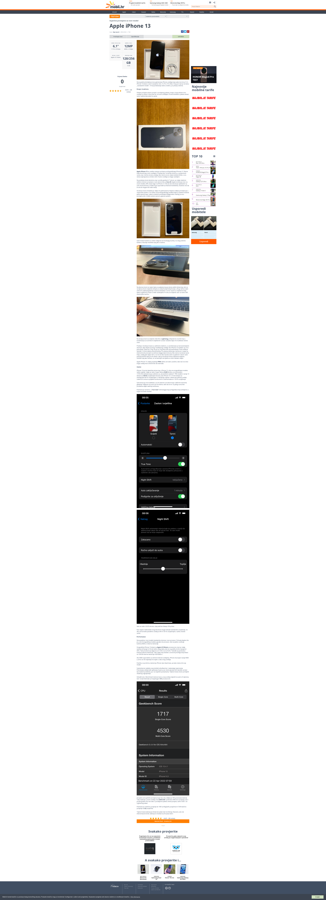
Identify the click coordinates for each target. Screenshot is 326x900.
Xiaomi (192, 12)
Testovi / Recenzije (128, 886)
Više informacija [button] (135, 897)
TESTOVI (115, 16)
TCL (182, 12)
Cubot (134, 12)
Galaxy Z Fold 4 (200, 190)
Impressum (154, 884)
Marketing (153, 886)
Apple (124, 12)
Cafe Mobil (140, 884)
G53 (199, 185)
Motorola (163, 12)
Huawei (143, 12)
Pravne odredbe (155, 888)
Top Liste (126, 888)
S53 (197, 203)
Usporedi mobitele (142, 886)
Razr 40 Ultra (200, 162)
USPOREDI (181, 36)
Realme (202, 12)
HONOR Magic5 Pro (202, 171)
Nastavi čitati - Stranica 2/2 (163, 821)
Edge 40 (199, 176)
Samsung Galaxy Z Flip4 (203, 195)
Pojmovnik (140, 888)
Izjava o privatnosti (155, 889)
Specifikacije (135, 36)
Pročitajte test (118, 36)
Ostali (211, 12)
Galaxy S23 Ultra (201, 180)
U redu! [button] (317, 897)
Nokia (153, 12)
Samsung (173, 12)
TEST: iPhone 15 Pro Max (204, 167)
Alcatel (114, 12)
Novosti (126, 884)
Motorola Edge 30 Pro (203, 200)
